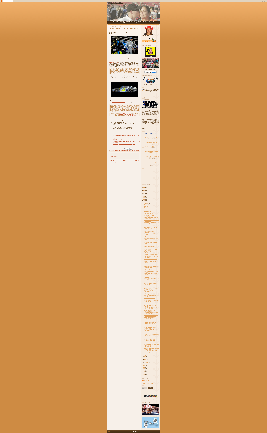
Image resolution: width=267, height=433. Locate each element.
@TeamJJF (124, 113)
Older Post (137, 160)
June (145, 356)
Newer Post (112, 160)
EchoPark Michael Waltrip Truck (151, 146)
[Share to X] (129, 149)
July (145, 355)
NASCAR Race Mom (132, 150)
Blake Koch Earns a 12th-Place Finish (151, 247)
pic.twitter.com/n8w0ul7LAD (128, 114)
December (146, 201)
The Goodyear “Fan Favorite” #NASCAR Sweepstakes (150, 340)
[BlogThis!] (127, 149)
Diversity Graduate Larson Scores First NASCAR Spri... (151, 213)
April (145, 359)
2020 (144, 194)
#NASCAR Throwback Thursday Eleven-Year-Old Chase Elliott (126, 135)
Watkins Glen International (115, 55)
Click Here (144, 90)
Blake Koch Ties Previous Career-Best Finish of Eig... (150, 228)
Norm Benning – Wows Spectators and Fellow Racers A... (151, 353)
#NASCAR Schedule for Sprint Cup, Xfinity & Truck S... (151, 218)
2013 (144, 368)
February (146, 362)
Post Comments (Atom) (120, 162)
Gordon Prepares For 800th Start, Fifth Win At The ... (150, 289)
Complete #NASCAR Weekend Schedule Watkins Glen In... (150, 323)
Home (124, 160)
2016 (144, 200)
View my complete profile (148, 383)
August (145, 207)
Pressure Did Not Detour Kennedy (150, 229)
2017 (144, 199)
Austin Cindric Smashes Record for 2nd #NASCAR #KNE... (151, 313)
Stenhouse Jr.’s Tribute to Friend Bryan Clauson (150, 255)
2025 (144, 187)
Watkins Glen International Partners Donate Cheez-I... (151, 306)
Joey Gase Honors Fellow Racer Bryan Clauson (150, 250)
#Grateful (120, 114)
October (146, 204)
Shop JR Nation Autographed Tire (151, 137)
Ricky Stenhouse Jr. (113, 62)
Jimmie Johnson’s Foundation (123, 150)
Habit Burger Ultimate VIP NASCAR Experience (152, 157)
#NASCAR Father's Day (118, 139)
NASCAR (135, 58)
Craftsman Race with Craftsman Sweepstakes (151, 152)
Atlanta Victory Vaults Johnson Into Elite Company (124, 144)
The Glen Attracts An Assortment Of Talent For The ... (151, 301)
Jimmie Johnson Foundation (118, 102)
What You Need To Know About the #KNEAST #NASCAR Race (151, 316)
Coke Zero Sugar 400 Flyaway (152, 142)
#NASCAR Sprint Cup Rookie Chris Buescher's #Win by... (151, 325)
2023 (144, 190)
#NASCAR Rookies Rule (149, 246)
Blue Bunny (132, 98)
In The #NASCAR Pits (148, 346)
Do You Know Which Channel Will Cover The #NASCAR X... (150, 308)
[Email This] (126, 149)
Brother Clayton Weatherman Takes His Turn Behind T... (151, 320)
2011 (144, 371)
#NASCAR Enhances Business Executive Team (150, 328)
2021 (144, 193)
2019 (144, 196)
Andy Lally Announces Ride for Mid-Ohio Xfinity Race (151, 267)
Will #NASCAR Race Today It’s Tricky (151, 350)
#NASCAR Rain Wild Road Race (150, 244)
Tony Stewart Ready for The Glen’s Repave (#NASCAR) (151, 294)
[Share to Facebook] (130, 149)
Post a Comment (114, 156)
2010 (144, 373)
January (146, 363)
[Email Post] (125, 148)
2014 (144, 367)
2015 (144, 365)
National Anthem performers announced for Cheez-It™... (150, 318)
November (146, 203)
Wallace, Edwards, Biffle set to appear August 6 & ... (150, 311)
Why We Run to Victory (148, 211)
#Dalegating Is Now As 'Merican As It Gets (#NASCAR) (151, 269)
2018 (144, 197)
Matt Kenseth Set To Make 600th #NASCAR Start (150, 286)
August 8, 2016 (132, 115)
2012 (144, 370)
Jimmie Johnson (121, 58)
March (145, 360)
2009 (144, 374)
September (146, 206)
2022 (144, 191)
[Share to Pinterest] (131, 149)
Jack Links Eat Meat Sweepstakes (152, 162)
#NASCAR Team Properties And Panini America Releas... (150, 333)
